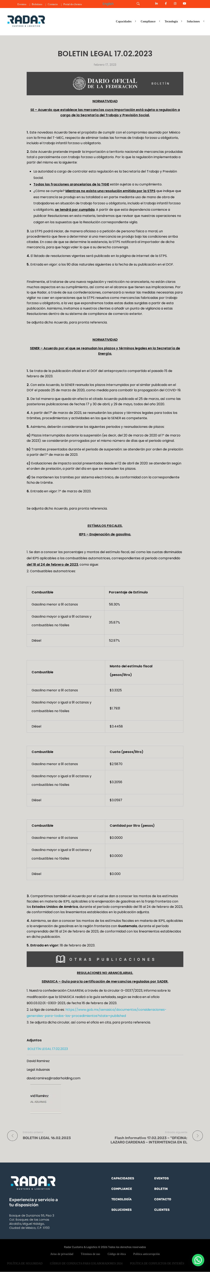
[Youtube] (184, 3)
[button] (198, 1260)
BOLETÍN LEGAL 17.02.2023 (47, 1048)
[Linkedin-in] (156, 3)
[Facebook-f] (165, 3)
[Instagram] (175, 3)
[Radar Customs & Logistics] (26, 21)
